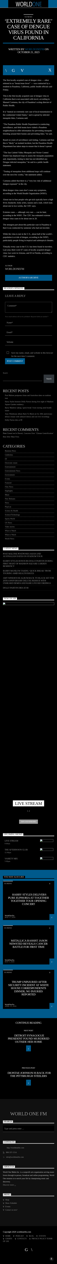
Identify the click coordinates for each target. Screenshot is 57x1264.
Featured (8, 483)
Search (5, 373)
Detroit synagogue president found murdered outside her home (28, 1038)
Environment (10, 475)
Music (7, 495)
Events (7, 479)
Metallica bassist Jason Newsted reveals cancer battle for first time (28, 943)
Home (8, 1236)
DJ (6, 459)
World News (9, 539)
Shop (7, 1200)
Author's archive (28, 278)
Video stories (10, 527)
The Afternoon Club (16, 850)
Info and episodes (28, 822)
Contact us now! (11, 1210)
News (7, 503)
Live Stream (11, 841)
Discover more (8, 1185)
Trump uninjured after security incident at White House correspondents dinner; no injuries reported (28, 988)
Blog (31, 1236)
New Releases (10, 499)
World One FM (28, 1114)
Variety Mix (11, 858)
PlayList (8, 507)
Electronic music (11, 463)
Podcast (20, 1236)
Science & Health (11, 511)
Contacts (22, 1239)
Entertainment (10, 467)
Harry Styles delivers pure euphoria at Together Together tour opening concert (28, 899)
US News (28, 17)
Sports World (10, 519)
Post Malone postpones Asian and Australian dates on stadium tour (23, 555)
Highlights (9, 491)
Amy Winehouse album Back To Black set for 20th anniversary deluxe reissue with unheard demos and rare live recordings (28, 580)
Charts (8, 1239)
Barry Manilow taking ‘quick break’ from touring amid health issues (27, 572)
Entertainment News (12, 471)
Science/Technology (12, 515)
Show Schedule (11, 1203)
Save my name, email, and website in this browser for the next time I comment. (32, 353)
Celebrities (9, 455)
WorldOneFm (34, 49)
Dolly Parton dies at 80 (13, 420)
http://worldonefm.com (15, 1148)
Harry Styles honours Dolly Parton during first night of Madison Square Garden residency (28, 563)
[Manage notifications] (51, 1259)
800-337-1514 (11, 1152)
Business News (10, 451)
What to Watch (10, 531)
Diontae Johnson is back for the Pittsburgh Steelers (29, 1074)
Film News (9, 487)
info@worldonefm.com (15, 1157)
